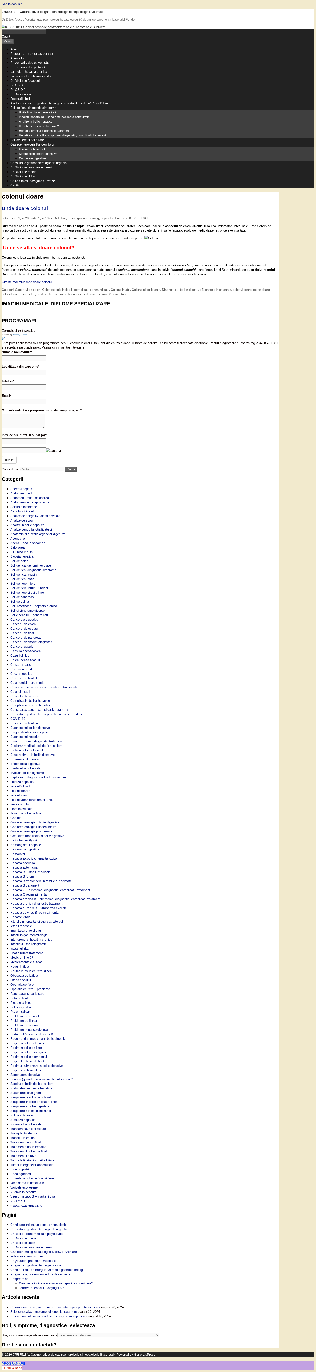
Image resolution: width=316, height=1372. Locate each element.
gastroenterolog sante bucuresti (59, 294)
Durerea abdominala (24, 759)
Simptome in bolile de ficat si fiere (33, 1102)
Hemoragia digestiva (24, 849)
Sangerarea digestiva (25, 1074)
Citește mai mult (27, 282)
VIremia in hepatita (23, 1192)
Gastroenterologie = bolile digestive (34, 822)
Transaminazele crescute (28, 1129)
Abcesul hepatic (21, 489)
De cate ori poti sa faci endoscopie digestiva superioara (48, 1316)
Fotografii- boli (20, 98)
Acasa (14, 49)
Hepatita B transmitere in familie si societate (41, 881)
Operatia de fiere (22, 984)
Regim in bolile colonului (27, 1043)
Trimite (9, 460)
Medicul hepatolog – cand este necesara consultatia (54, 116)
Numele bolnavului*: (17, 352)
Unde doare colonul (25, 208)
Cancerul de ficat (22, 633)
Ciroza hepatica (21, 673)
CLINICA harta (12, 1368)
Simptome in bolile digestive (29, 1106)
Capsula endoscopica (25, 651)
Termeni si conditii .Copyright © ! (41, 1288)
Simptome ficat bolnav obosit (30, 1097)
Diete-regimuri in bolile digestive (32, 754)
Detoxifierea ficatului (24, 723)
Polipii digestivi (20, 1007)
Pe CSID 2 (17, 89)
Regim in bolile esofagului (28, 1052)
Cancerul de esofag (24, 628)
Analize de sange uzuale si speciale (35, 516)
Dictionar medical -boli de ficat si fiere (36, 745)
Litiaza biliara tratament (26, 953)
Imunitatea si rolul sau (25, 930)
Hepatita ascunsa (22, 863)
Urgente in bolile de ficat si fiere (32, 1178)
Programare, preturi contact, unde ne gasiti (40, 1274)
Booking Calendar (21, 335)
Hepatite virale (20, 917)
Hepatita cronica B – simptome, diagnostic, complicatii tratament (62, 135)
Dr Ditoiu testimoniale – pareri (31, 167)
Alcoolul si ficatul (22, 511)
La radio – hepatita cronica (28, 71)
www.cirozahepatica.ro (26, 1205)
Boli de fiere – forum (24, 583)
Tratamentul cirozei (23, 1156)
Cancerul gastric (21, 646)
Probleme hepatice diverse (29, 1029)
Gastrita (15, 818)
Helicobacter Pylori (23, 840)
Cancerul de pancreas (25, 637)
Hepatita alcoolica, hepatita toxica (33, 858)
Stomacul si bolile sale (25, 1124)
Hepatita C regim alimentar (29, 894)
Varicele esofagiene (24, 1187)
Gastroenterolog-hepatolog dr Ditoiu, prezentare (43, 1252)
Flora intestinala (21, 809)
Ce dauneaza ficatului (25, 660)
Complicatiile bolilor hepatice (30, 700)
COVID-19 (17, 718)
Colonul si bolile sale (33, 149)
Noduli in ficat (19, 966)
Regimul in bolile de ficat (27, 1061)
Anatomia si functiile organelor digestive (38, 534)
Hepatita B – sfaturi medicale (30, 872)
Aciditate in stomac (23, 507)
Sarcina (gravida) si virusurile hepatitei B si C (41, 1079)
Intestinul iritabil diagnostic (28, 944)
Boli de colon (19, 561)
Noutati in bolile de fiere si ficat (31, 971)
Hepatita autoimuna (23, 867)
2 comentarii (117, 294)
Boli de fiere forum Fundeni (29, 588)
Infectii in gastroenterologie (29, 935)
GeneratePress (144, 1354)
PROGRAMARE (13, 1363)
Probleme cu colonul (24, 1016)
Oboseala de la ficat (24, 975)
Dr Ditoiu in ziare (22, 94)
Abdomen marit (21, 493)
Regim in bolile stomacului (28, 1056)
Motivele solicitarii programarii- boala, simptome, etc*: (42, 410)
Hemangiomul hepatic (25, 845)
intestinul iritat (19, 948)
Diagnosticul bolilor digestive (38, 153)
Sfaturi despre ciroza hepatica (31, 1088)
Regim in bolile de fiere (26, 1047)
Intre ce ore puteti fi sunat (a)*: (24, 435)
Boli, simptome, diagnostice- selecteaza (29, 1335)
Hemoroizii (17, 854)
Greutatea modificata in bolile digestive (37, 836)
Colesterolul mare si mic (27, 682)
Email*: (7, 395)
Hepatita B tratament (24, 885)
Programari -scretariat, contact (31, 53)
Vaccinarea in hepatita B (27, 1183)
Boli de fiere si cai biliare (27, 140)
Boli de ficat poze (22, 579)
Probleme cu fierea (23, 1020)
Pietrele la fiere (20, 1002)
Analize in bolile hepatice (35, 121)
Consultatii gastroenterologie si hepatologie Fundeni (46, 714)
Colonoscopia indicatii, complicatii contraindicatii (75, 289)
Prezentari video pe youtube (29, 62)
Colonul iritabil (120, 289)
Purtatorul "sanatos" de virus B (31, 1034)
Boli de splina (19, 601)
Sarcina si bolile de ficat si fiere (31, 1083)
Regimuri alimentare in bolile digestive (36, 1065)
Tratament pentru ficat (25, 1142)
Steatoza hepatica (22, 1120)
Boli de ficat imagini (23, 574)
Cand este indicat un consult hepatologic (38, 1224)
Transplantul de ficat (24, 1133)
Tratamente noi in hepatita (28, 1147)
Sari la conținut (12, 4)
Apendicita (17, 538)
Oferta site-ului (20, 980)
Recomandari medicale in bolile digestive (38, 1038)
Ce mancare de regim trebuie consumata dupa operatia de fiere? (55, 1307)
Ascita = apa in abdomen (27, 543)
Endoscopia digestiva (25, 764)
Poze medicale (20, 1011)
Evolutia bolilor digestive (27, 773)
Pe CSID (16, 85)
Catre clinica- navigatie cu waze (32, 181)
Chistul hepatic (20, 664)
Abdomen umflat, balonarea (29, 498)
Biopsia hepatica (21, 556)
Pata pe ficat (19, 998)
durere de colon (24, 294)
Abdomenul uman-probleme (29, 502)
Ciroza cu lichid (21, 669)
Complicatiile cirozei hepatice (30, 705)
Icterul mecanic (21, 926)
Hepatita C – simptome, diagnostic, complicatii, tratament (50, 890)
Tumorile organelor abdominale (31, 1165)
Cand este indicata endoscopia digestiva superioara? (56, 1283)
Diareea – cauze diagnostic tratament (36, 741)
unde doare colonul (96, 294)
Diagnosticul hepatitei (25, 736)
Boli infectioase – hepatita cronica (33, 606)
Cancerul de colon (27, 289)
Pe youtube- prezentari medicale (33, 1261)
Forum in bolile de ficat (26, 813)
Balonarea (17, 547)
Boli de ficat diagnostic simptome (33, 107)
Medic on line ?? (21, 957)
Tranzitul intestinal (22, 1138)
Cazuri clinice (19, 655)
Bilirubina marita (21, 552)
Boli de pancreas (22, 597)
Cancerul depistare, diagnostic (31, 642)
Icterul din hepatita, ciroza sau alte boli (36, 921)
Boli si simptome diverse (27, 610)
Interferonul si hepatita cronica (31, 939)
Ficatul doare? (20, 791)
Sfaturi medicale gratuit (26, 1093)
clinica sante (222, 289)
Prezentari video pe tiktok (28, 67)
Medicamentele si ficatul (27, 962)
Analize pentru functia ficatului (31, 529)
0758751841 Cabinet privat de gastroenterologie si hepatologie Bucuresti (52, 12)
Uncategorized (20, 1174)
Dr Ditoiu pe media (23, 172)
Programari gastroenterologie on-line (35, 1265)
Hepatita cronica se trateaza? (39, 126)
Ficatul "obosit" (20, 786)
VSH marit (17, 1201)
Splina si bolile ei (21, 1115)
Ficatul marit (19, 795)
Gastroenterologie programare (31, 831)
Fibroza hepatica (22, 782)
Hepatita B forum (22, 876)
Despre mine (19, 1279)
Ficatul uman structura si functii (32, 800)
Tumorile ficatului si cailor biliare (32, 1160)
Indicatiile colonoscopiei (26, 1256)
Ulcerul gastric (20, 1169)
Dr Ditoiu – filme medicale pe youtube (36, 1234)
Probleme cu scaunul (25, 1025)
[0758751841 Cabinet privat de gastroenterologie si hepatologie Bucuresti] (54, 27)
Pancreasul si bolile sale (27, 993)
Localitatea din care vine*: (21, 366)
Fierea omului (19, 804)
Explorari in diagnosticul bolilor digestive (38, 777)
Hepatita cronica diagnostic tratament (44, 130)
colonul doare (242, 289)
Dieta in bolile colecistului (27, 750)
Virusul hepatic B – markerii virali (33, 1196)
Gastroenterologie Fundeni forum (33, 144)
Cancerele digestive (32, 158)
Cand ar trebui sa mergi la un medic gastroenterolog (46, 1270)
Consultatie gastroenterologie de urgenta (38, 163)
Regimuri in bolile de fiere (27, 1070)
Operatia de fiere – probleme (30, 989)
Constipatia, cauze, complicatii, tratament (39, 709)
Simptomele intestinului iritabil (30, 1111)
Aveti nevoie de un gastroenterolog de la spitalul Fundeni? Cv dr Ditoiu (59, 103)
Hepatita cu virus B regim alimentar (35, 912)
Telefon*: (8, 381)
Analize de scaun (22, 520)
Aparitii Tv (17, 58)
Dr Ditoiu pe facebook (25, 80)
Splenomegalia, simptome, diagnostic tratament (43, 1311)
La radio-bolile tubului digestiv (30, 76)
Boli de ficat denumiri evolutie (30, 565)
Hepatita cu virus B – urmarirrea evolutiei (38, 908)
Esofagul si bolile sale (25, 768)
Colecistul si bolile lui (24, 678)
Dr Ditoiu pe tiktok (22, 176)
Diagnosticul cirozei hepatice (30, 732)
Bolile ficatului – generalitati (37, 112)
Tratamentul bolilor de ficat (28, 1151)
